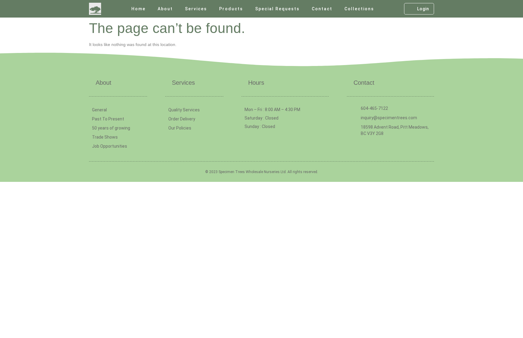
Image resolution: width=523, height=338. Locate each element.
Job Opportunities (109, 146)
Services (196, 8)
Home (138, 8)
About (165, 8)
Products (231, 8)
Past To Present (108, 118)
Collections (359, 8)
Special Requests (277, 8)
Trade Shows (105, 137)
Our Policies (179, 128)
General (99, 109)
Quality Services (184, 109)
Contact (322, 8)
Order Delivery (181, 118)
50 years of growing (111, 128)
